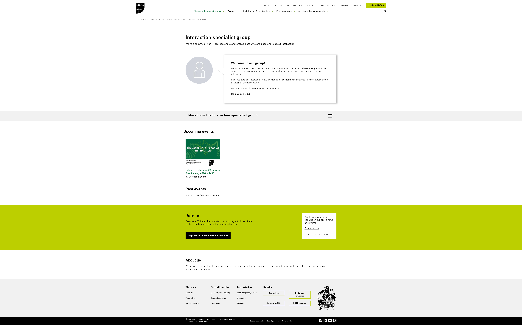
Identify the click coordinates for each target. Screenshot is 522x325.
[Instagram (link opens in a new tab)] (334, 320)
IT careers (232, 11)
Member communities (175, 19)
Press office (190, 298)
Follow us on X (311, 228)
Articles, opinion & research (311, 11)
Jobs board (215, 303)
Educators (356, 5)
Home (138, 19)
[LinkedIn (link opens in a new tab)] (325, 320)
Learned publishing (218, 298)
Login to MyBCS (376, 5)
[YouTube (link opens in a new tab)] (330, 320)
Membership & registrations (207, 11)
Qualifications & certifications (256, 11)
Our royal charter (192, 303)
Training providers (327, 5)
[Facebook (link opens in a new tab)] (320, 320)
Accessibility (242, 298)
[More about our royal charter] (326, 298)
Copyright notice (273, 321)
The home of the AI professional (300, 5)
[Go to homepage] (140, 8)
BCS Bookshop (299, 303)
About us (278, 5)
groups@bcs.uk (251, 83)
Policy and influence (299, 294)
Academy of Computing (220, 293)
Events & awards (284, 11)
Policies (240, 303)
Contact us (274, 293)
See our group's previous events (202, 195)
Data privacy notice (257, 321)
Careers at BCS (274, 303)
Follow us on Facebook (316, 234)
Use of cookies (287, 321)
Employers (343, 5)
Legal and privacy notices (247, 293)
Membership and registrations (153, 19)
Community (266, 5)
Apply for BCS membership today (206, 236)
